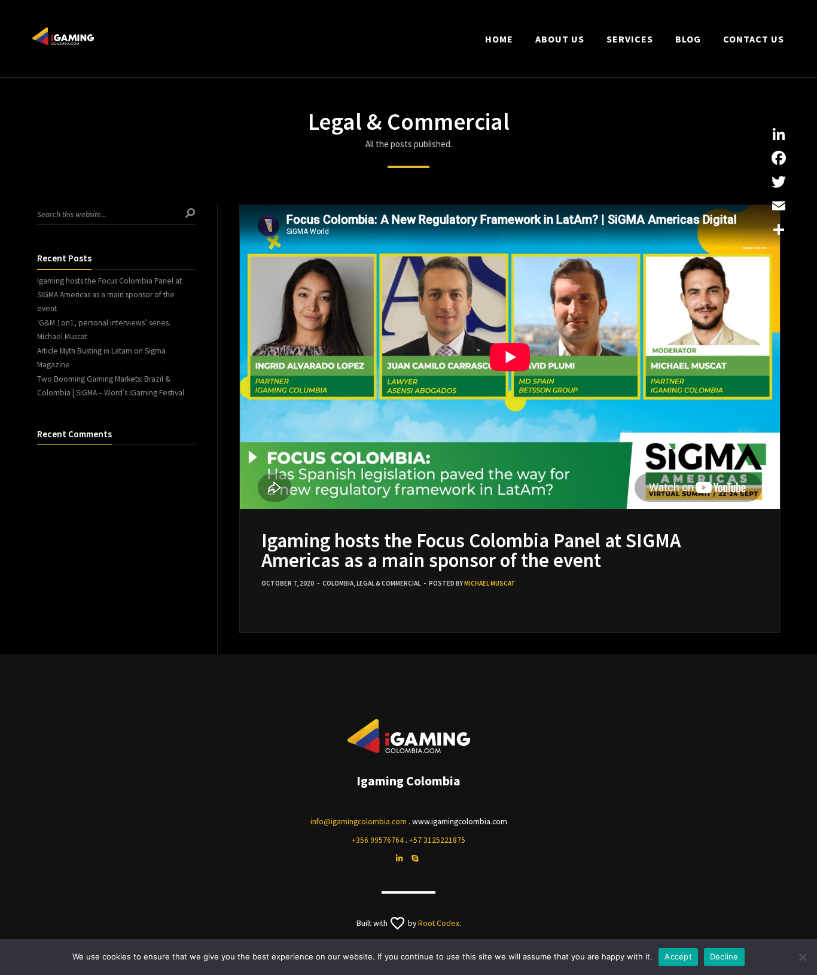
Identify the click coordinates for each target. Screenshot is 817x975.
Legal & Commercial (388, 583)
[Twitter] (779, 182)
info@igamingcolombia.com (358, 821)
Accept (678, 956)
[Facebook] (779, 158)
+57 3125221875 (437, 840)
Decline (724, 956)
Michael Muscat (490, 583)
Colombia (337, 583)
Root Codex (438, 923)
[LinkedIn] (779, 134)
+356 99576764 (378, 840)
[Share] (779, 230)
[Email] (779, 206)
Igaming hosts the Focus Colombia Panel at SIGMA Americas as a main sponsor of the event (471, 550)
